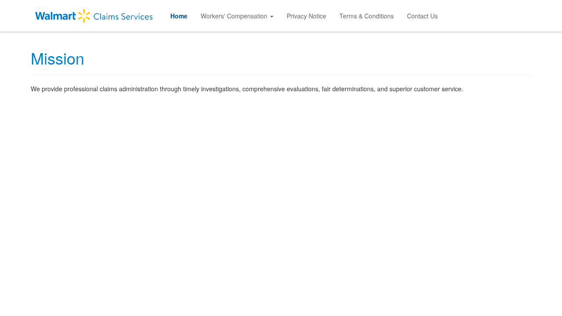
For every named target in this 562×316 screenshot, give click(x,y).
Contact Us (422, 15)
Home (178, 15)
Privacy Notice (306, 15)
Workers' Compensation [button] (235, 15)
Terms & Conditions (366, 15)
